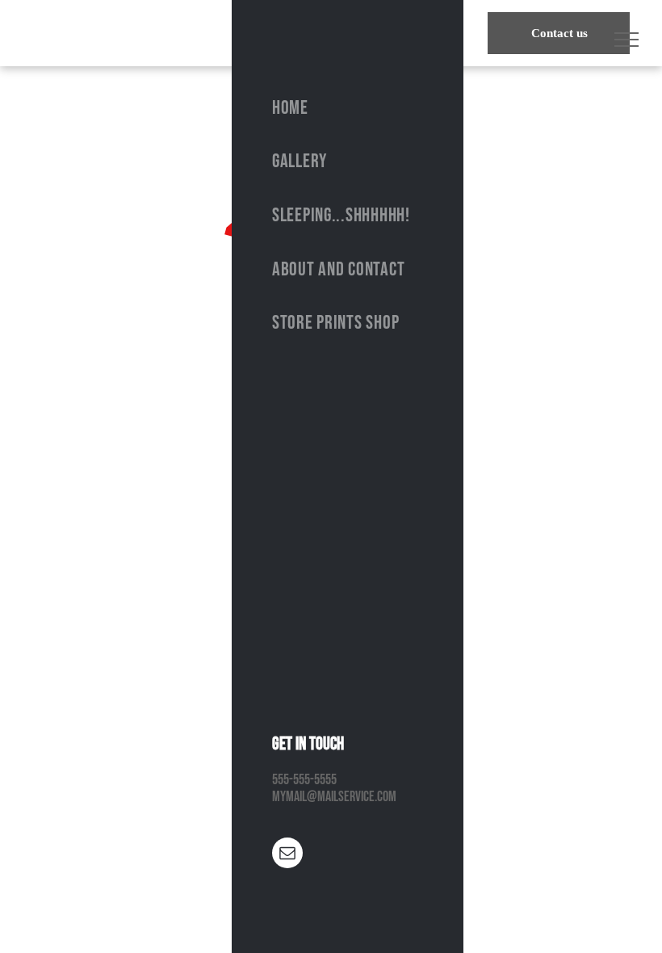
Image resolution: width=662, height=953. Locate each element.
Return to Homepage (331, 410)
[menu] (626, 40)
